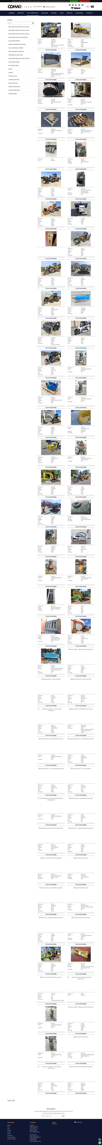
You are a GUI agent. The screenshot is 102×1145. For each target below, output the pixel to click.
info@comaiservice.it (37, 1141)
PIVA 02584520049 (11, 1137)
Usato (8, 1128)
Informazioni (10, 1122)
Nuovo (8, 1126)
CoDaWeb (14, 1138)
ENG (88, 6)
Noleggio (44, 13)
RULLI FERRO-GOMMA (14, 62)
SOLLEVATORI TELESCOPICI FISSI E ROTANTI (19, 58)
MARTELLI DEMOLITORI (14, 86)
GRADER (11, 72)
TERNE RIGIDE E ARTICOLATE (16, 55)
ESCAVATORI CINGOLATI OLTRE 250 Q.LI (18, 37)
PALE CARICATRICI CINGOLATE (16, 51)
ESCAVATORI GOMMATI (14, 40)
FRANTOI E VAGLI (13, 76)
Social (53, 1122)
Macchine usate (32, 13)
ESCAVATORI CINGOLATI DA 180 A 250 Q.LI (19, 33)
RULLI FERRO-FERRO (14, 65)
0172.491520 (34, 1130)
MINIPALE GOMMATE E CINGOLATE (17, 44)
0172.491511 (34, 1129)
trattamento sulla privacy (59, 1113)
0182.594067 (34, 1140)
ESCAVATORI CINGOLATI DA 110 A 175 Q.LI (19, 30)
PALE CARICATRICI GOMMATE (16, 48)
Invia (63, 1116)
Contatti (89, 13)
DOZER (10, 69)
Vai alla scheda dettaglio (51, 49)
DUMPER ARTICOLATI (14, 79)
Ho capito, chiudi (74, 1)
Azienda (11, 13)
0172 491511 (38, 6)
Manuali (70, 13)
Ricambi (54, 13)
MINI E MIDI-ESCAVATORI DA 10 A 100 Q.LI (19, 26)
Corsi (61, 13)
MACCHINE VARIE (13, 83)
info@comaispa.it (50, 7)
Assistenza (79, 13)
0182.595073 (34, 1138)
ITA (92, 6)
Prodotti (21, 13)
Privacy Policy (10, 1135)
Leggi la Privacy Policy (84, 1)
